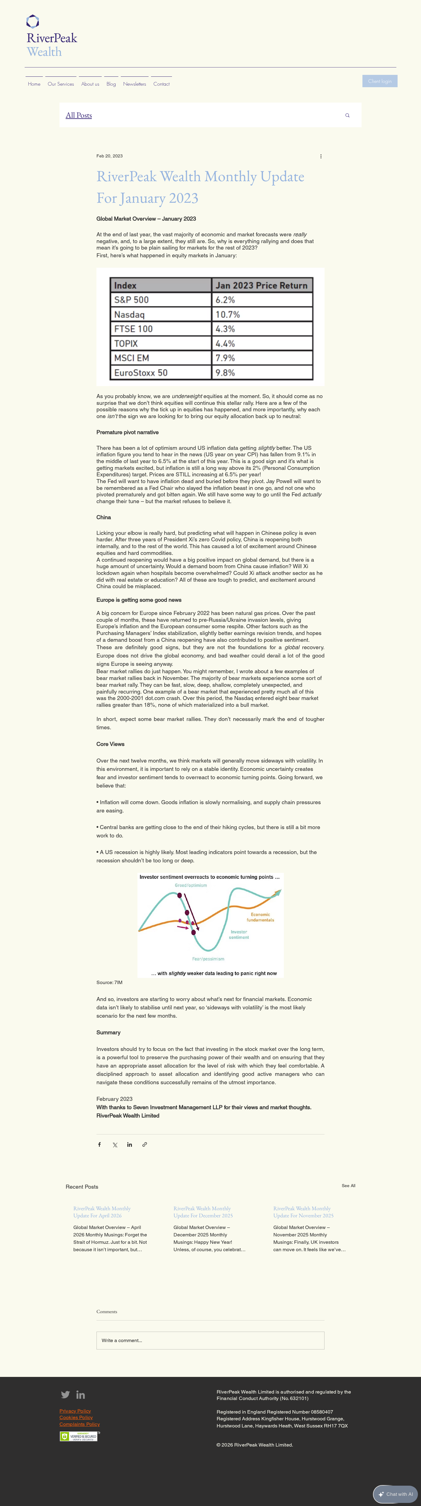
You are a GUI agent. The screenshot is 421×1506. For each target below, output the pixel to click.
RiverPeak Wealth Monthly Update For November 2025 (303, 1212)
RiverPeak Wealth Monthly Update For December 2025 (203, 1212)
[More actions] (321, 156)
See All (348, 1185)
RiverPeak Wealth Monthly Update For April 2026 (102, 1212)
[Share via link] (145, 1144)
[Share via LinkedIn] (130, 1144)
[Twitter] (65, 1395)
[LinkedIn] (81, 1395)
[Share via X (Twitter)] (114, 1144)
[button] (347, 114)
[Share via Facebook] (99, 1144)
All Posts (79, 115)
